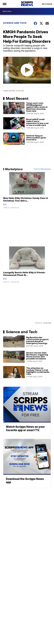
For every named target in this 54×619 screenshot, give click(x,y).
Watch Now (46, 4)
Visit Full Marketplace (42, 169)
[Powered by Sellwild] (47, 323)
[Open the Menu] (4, 4)
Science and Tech (14, 23)
